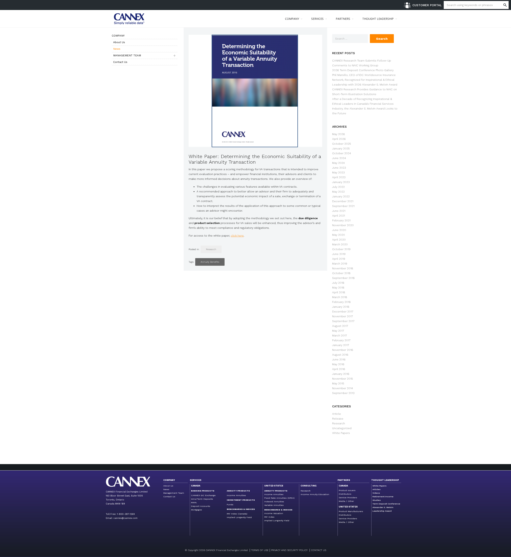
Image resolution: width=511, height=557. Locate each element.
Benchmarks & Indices (241, 509)
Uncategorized (342, 428)
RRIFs (194, 502)
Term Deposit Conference (386, 503)
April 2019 (338, 258)
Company (118, 35)
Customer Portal (427, 5)
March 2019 (339, 263)
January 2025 (341, 148)
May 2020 (338, 234)
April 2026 (339, 138)
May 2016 (338, 364)
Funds (230, 504)
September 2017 (343, 321)
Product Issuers (347, 490)
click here (237, 235)
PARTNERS (343, 19)
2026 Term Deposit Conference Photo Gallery (363, 70)
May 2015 (338, 383)
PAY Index (269, 517)
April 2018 (338, 292)
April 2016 (338, 369)
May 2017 (338, 330)
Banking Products (202, 490)
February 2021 (341, 220)
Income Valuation (273, 513)
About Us (119, 42)
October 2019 (341, 249)
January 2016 (340, 373)
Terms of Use (259, 550)
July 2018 (338, 282)
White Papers (341, 433)
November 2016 (342, 349)
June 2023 (339, 167)
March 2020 (340, 244)
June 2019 (339, 254)
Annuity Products (238, 490)
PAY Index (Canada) (237, 513)
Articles (376, 489)
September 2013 (343, 393)
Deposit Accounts (200, 506)
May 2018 (338, 287)
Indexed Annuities (274, 501)
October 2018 (341, 273)
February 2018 (341, 301)
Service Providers (348, 497)
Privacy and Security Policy (289, 550)
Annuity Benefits (210, 262)
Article (336, 413)
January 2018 (340, 306)
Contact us (318, 550)
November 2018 (342, 268)
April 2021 (338, 215)
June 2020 (339, 230)
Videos (376, 493)
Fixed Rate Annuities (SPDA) (279, 498)
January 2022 (341, 196)
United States (273, 485)
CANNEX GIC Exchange (203, 495)
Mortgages (196, 509)
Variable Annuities (274, 505)
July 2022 (338, 186)
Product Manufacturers (351, 511)
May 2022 (338, 191)
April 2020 (339, 239)
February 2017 (341, 340)
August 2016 (340, 354)
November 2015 (342, 378)
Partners (344, 480)
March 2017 (339, 335)
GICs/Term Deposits (202, 499)
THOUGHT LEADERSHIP (378, 19)
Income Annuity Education (315, 494)
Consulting (309, 485)
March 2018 (339, 297)
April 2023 (339, 177)
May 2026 (338, 134)
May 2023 (338, 172)
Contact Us (120, 62)
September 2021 (343, 206)
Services (195, 480)
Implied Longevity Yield (239, 517)
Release (337, 418)
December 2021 (342, 201)
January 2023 (341, 182)
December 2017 (342, 311)
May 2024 (338, 162)
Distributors (345, 494)
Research (211, 249)
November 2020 (343, 225)
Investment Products (241, 500)
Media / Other (346, 501)
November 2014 (342, 388)
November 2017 (342, 316)
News (116, 48)
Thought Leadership (385, 480)
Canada (195, 485)
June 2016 (339, 359)
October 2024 (341, 153)
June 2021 (338, 210)
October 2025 (341, 143)
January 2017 (340, 345)
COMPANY (292, 19)
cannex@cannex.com (125, 518)
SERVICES (317, 19)
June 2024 (339, 158)
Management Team (127, 55)
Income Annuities (236, 495)
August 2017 (340, 325)
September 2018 (343, 277)
